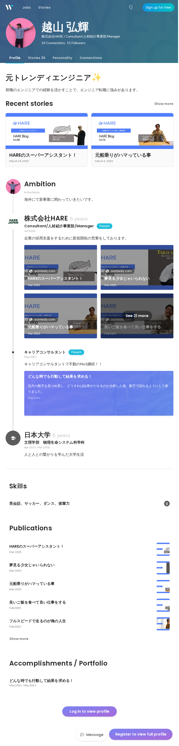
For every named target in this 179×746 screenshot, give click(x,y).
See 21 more (137, 315)
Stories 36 (36, 57)
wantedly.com (44, 271)
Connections (91, 57)
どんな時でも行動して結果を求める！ (60, 376)
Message (94, 734)
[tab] (15, 57)
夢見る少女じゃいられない (127, 278)
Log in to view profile (89, 711)
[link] (60, 267)
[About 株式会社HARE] (13, 221)
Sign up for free (158, 7)
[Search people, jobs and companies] (131, 7)
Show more (163, 103)
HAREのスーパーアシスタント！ (55, 278)
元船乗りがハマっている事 (50, 327)
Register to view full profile (140, 734)
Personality (62, 57)
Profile (15, 57)
